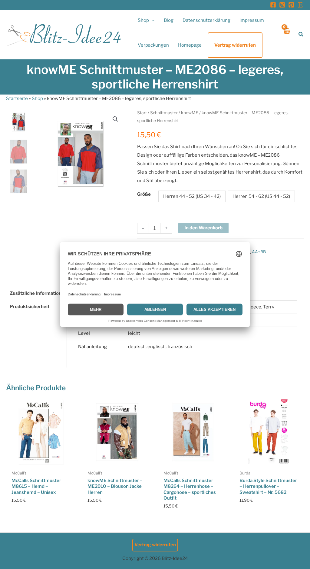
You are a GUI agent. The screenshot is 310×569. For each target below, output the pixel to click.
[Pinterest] (291, 5)
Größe (144, 194)
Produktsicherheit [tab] (29, 306)
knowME (189, 112)
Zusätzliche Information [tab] (35, 293)
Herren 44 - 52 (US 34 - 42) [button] (192, 196)
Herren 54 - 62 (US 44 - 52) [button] (261, 196)
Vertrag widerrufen (155, 544)
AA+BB (259, 251)
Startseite (17, 98)
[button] (152, 20)
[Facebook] (273, 5)
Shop (37, 98)
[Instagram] (282, 5)
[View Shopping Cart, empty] (286, 34)
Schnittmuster (164, 112)
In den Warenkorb (203, 228)
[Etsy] (300, 5)
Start (142, 112)
